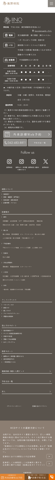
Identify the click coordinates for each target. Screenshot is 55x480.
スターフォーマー (26, 267)
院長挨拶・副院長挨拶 (10, 200)
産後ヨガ (6, 308)
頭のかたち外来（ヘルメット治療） (14, 280)
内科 (4, 285)
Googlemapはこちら (43, 31)
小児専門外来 (34, 276)
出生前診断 (13, 221)
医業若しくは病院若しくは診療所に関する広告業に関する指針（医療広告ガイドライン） (26, 463)
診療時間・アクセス (10, 203)
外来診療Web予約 (27, 134)
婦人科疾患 (6, 234)
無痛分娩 (40, 221)
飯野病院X (45, 167)
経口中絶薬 (16, 238)
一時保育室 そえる (9, 362)
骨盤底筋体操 (14, 267)
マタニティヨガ (8, 305)
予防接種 (27, 289)
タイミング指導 (25, 248)
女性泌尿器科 (7, 262)
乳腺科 (5, 253)
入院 (17, 225)
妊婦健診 (6, 221)
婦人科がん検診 (40, 234)
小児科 (5, 272)
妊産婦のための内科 (16, 289)
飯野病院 (9, 167)
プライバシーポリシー (14, 406)
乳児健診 (6, 276)
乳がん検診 (6, 257)
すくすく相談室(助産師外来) (12, 333)
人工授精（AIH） (37, 248)
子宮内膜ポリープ (27, 238)
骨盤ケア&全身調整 (9, 339)
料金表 (38, 225)
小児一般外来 (24, 276)
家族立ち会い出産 (8, 225)
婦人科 (5, 230)
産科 (4, 217)
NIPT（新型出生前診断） (27, 221)
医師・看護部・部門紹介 (11, 197)
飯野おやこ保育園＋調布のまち (13, 356)
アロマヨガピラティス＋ (11, 313)
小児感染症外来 (46, 276)
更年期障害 (15, 234)
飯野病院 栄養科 (33, 167)
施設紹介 (6, 194)
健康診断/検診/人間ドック (13, 371)
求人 (4, 391)
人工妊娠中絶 (7, 238)
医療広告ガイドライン (39, 406)
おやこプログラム (9, 342)
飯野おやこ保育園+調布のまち (21, 168)
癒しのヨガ (7, 311)
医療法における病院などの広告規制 (26, 456)
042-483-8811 (17, 142)
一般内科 (6, 289)
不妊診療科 (7, 243)
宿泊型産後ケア (8, 330)
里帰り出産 (23, 225)
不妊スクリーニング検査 (11, 248)
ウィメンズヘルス (9, 299)
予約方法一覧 (40, 143)
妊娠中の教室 (7, 336)
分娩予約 (32, 225)
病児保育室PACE (8, 359)
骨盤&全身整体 (8, 316)
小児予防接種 (14, 276)
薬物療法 (6, 267)
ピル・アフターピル (26, 234)
